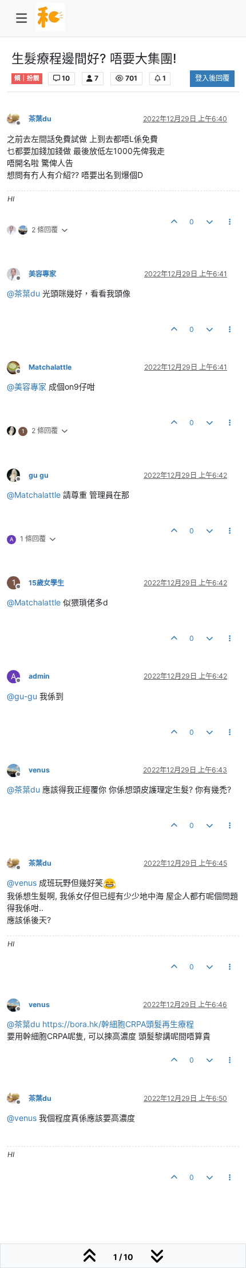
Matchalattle (50, 367)
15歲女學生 (46, 582)
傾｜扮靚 (26, 78)
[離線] (18, 119)
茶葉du (40, 118)
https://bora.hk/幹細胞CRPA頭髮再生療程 (118, 1024)
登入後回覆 (212, 78)
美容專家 (42, 274)
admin (39, 676)
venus (39, 770)
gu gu (39, 475)
